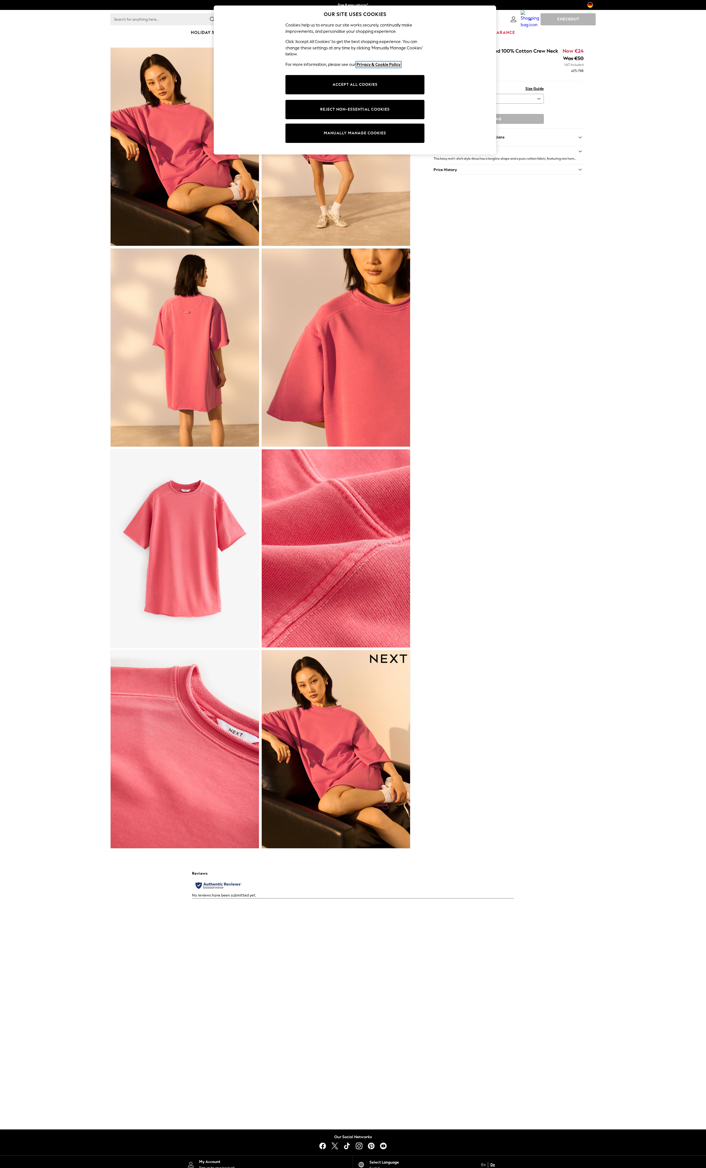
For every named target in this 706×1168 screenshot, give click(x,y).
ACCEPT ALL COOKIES (355, 84)
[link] (513, 19)
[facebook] (323, 1146)
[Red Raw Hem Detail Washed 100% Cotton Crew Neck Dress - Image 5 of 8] (185, 548)
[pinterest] (371, 1146)
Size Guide (534, 88)
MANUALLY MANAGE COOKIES (355, 133)
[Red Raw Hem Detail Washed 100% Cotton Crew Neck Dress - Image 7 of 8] (185, 749)
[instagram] (359, 1146)
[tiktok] (347, 1146)
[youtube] (383, 1146)
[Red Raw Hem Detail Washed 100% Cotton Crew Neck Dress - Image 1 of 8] (185, 147)
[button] (509, 151)
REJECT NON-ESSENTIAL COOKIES (355, 109)
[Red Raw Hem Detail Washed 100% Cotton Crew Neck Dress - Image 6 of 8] (336, 548)
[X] (335, 1146)
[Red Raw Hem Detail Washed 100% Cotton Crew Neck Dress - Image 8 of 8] (336, 749)
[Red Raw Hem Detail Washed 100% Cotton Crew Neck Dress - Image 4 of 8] (336, 348)
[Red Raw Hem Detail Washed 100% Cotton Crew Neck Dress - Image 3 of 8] (185, 348)
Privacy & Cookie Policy (378, 64)
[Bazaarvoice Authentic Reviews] (218, 885)
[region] (355, 80)
